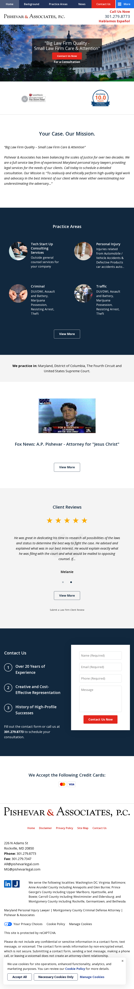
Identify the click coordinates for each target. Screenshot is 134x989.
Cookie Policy (56, 924)
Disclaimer (45, 828)
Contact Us (103, 4)
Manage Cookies (80, 924)
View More (67, 334)
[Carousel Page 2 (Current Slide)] (71, 582)
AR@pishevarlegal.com (21, 864)
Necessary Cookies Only (55, 977)
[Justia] (16, 884)
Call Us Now (120, 11)
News (81, 4)
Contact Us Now (67, 56)
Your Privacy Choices (28, 924)
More (127, 4)
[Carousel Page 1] (63, 582)
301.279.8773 (117, 16)
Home (9, 4)
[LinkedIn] (7, 884)
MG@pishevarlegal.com (22, 869)
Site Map (82, 828)
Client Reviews (67, 507)
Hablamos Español (114, 21)
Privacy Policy (64, 828)
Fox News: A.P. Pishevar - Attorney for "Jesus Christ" (67, 444)
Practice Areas (58, 4)
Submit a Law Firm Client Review (67, 609)
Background (31, 4)
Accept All (19, 977)
